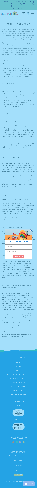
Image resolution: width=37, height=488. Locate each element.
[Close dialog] (31, 230)
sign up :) (18, 256)
